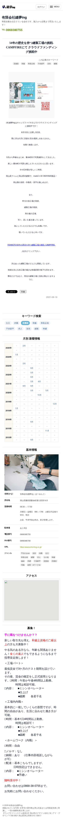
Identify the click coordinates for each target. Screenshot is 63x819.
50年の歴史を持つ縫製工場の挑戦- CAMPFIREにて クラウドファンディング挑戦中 (31, 47)
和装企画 (31, 63)
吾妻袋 (16, 63)
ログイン (41, 6)
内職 (16, 322)
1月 (16, 354)
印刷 (23, 292)
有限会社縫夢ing (14, 17)
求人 (20, 328)
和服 (23, 63)
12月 (55, 403)
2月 (24, 345)
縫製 (55, 63)
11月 (47, 430)
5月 (47, 390)
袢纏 (45, 328)
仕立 (8, 322)
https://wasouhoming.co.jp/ (31, 547)
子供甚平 (41, 63)
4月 (39, 381)
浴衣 (49, 63)
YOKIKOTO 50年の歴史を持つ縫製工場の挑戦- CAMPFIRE (31, 244)
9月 (31, 368)
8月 (24, 385)
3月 (31, 372)
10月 (39, 394)
